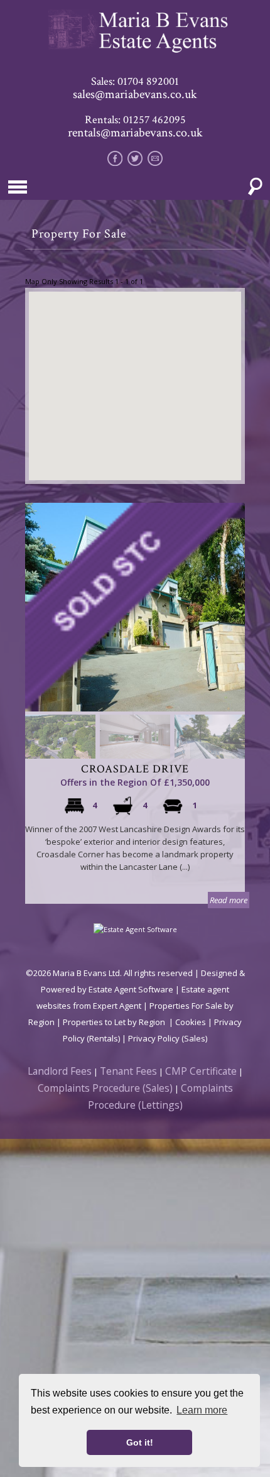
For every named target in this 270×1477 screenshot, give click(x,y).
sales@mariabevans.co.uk (135, 94)
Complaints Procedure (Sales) (105, 1088)
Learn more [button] (201, 1410)
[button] (135, 378)
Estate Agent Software (131, 989)
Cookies (190, 1022)
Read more (228, 900)
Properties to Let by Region (114, 1022)
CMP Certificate (201, 1071)
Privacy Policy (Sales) (167, 1038)
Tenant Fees (128, 1071)
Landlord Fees (60, 1071)
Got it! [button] (139, 1442)
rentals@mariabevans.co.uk (135, 132)
